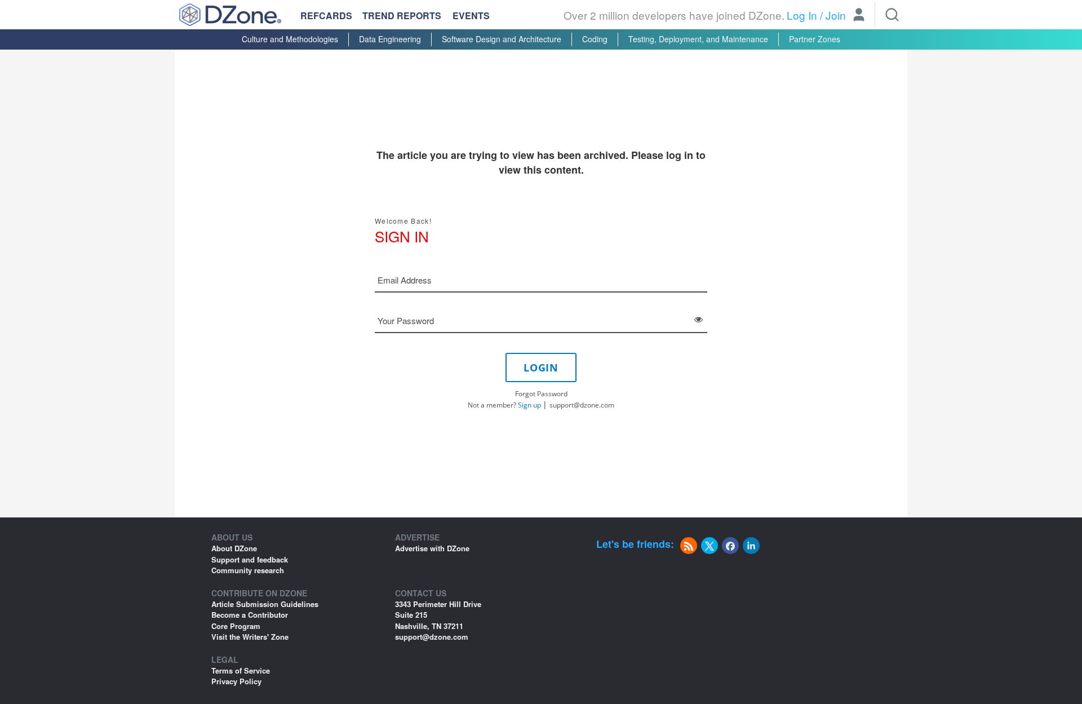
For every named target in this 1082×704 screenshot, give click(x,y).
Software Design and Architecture (501, 39)
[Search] (892, 14)
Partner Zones (814, 39)
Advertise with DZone (432, 548)
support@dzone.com (581, 405)
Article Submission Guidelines (264, 604)
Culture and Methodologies (290, 39)
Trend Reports (401, 15)
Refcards (326, 15)
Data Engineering (390, 39)
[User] (859, 16)
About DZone (234, 548)
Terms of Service (240, 670)
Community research (247, 570)
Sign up (529, 405)
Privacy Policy (236, 681)
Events (471, 16)
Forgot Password (541, 394)
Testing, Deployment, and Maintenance (698, 39)
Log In (802, 15)
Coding (594, 39)
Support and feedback (249, 559)
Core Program (235, 626)
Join (836, 15)
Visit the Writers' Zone (250, 636)
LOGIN (541, 367)
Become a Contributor (249, 614)
